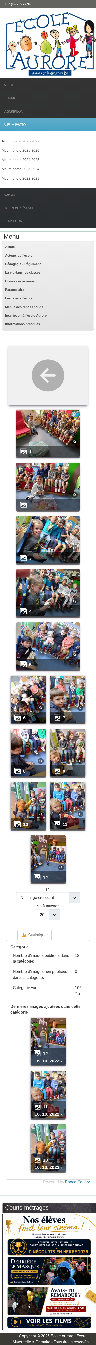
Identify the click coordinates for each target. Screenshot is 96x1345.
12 (45, 877)
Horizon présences (19, 208)
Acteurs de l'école (18, 255)
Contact (11, 98)
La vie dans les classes (22, 272)
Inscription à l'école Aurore (26, 315)
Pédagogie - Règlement (23, 264)
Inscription (13, 111)
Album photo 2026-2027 (20, 141)
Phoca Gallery (77, 1182)
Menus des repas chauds (24, 307)
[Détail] (75, 441)
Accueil (10, 84)
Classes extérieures (20, 281)
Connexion (13, 221)
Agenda (10, 194)
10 (25, 824)
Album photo (15, 124)
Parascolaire (14, 290)
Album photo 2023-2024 (20, 169)
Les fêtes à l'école (18, 298)
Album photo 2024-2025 (20, 160)
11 (65, 824)
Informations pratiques (22, 324)
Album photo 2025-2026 (20, 150)
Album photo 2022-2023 (20, 178)
